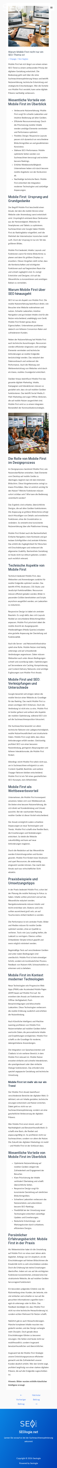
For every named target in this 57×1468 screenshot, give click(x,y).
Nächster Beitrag (36, 1396)
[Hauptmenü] (51, 8)
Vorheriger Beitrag (21, 1396)
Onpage (13, 59)
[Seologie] (14, 7)
